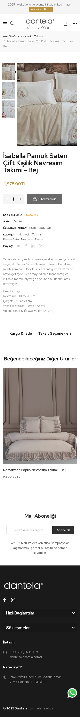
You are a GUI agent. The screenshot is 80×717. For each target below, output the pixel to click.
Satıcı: (7, 221)
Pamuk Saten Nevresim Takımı (23, 239)
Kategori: (9, 234)
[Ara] (12, 23)
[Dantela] (40, 23)
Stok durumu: (12, 215)
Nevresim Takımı (30, 234)
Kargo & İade (20, 333)
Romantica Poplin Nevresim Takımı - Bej (34, 470)
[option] (10, 72)
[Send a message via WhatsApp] (72, 693)
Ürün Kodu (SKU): (15, 228)
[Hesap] (75, 23)
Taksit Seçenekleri (54, 333)
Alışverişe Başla (41, 9)
